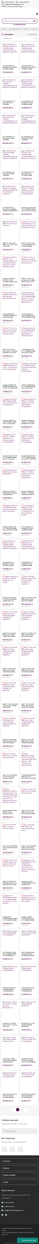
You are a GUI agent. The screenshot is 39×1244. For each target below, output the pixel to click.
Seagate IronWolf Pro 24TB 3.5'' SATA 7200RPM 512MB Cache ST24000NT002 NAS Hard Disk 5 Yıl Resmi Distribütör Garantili (10, 280)
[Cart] (35, 15)
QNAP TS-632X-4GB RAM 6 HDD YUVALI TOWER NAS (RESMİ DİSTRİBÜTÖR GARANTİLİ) (9, 670)
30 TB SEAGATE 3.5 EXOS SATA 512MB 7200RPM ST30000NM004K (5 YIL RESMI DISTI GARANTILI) (27, 138)
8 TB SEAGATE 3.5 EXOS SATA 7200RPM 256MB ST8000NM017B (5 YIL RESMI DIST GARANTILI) (10, 209)
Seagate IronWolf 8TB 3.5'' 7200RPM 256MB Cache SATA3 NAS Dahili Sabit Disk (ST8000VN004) (28, 386)
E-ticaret (14, 1243)
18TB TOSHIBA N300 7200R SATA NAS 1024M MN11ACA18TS (28, 954)
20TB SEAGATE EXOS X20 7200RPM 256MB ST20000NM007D (9, 954)
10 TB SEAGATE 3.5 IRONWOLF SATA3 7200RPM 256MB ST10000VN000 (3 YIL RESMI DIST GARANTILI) (28, 102)
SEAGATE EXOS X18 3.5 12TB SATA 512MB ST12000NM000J (28, 1095)
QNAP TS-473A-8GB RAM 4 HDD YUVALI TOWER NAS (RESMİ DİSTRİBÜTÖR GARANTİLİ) (9, 634)
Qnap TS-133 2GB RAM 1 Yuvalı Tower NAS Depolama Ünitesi (10, 776)
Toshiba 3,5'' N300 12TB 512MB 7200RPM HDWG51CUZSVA (10, 1060)
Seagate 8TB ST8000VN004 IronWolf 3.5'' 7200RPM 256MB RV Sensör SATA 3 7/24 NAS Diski (10, 918)
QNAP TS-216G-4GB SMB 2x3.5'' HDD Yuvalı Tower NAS (10, 244)
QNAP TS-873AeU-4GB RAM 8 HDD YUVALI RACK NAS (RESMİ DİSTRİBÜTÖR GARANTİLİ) (28, 599)
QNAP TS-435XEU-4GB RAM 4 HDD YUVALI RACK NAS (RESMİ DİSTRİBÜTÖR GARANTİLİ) (28, 634)
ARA (34, 21)
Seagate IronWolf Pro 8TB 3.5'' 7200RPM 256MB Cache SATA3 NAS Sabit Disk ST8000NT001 (28, 493)
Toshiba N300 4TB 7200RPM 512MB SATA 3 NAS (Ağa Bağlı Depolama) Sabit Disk (10, 315)
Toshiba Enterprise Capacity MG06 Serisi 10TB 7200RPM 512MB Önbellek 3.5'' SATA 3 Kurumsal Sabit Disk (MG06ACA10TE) (28, 315)
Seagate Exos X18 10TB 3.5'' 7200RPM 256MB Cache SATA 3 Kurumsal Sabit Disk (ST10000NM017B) (28, 209)
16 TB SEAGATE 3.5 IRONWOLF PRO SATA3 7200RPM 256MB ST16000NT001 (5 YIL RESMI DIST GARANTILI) (28, 67)
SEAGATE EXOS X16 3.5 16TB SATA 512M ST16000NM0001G (10, 1095)
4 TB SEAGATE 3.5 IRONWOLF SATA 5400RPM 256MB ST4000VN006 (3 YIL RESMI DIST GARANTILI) (28, 564)
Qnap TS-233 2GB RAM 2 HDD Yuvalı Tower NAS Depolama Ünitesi (28, 847)
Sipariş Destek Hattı (29, 1240)
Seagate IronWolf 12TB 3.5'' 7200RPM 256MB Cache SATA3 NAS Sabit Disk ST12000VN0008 (28, 457)
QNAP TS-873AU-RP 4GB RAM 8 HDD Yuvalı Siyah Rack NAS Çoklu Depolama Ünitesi (10, 883)
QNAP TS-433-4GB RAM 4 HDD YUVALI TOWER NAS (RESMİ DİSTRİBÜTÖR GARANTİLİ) (27, 705)
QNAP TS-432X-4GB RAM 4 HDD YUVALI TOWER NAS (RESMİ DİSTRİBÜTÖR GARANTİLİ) (27, 670)
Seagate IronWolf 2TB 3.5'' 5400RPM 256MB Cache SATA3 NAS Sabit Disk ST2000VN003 (10, 528)
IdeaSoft (8, 1243)
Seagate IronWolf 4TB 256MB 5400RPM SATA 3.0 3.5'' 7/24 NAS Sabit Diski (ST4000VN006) (10, 386)
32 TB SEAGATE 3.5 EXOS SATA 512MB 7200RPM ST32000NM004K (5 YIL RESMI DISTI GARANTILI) (9, 138)
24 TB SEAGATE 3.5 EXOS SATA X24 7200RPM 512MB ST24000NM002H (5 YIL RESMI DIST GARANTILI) (27, 173)
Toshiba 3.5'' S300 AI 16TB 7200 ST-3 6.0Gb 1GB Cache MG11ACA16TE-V (10, 1025)
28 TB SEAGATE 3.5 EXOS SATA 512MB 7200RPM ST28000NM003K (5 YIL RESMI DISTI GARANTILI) (9, 173)
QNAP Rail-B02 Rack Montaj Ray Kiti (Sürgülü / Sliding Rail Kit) (10, 493)
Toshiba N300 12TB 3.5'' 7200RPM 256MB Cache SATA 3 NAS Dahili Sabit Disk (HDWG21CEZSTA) (28, 351)
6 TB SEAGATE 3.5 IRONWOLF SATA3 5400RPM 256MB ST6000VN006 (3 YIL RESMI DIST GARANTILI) (10, 564)
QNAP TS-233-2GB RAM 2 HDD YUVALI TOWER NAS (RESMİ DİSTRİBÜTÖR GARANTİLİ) (27, 741)
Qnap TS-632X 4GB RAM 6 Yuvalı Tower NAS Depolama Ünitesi (28, 812)
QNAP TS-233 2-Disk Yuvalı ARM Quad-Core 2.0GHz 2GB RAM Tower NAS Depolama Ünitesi (28, 244)
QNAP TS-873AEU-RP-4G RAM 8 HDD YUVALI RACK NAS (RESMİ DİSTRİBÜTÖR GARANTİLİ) (10, 741)
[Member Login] (15, 15)
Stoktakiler (8, 34)
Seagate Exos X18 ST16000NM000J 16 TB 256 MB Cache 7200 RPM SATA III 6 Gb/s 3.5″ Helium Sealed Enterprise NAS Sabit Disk (28, 883)
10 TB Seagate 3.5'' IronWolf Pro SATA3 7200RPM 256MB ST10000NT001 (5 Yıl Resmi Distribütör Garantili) (27, 528)
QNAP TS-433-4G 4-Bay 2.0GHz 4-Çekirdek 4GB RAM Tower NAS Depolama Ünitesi (10, 351)
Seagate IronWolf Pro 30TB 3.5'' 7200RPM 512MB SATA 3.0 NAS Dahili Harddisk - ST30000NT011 (28, 422)
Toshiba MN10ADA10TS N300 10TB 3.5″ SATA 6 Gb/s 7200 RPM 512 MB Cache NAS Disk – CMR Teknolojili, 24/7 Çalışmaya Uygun (28, 776)
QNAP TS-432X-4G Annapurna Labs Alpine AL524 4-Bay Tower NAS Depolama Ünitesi (28, 280)
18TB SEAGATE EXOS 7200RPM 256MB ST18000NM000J (9, 989)
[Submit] (33, 1131)
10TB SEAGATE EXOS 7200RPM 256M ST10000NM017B (27, 989)
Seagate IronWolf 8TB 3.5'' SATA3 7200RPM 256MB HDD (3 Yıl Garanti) (9, 599)
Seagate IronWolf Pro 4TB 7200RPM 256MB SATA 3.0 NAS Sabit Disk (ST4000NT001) (9, 422)
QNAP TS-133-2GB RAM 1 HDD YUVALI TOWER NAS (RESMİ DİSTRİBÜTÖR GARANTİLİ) (10, 705)
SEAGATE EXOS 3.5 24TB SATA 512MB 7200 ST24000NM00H (28, 1060)
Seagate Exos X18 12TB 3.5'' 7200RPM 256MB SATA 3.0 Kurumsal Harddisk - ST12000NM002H (10, 457)
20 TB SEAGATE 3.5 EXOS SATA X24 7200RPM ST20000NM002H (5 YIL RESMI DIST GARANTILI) (9, 102)
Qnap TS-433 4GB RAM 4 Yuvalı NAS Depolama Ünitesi (10, 847)
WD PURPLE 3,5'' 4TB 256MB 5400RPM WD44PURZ (28, 1025)
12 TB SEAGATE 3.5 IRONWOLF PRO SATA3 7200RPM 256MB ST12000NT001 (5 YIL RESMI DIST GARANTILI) (10, 67)
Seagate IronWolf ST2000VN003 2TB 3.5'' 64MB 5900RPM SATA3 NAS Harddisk (28, 918)
